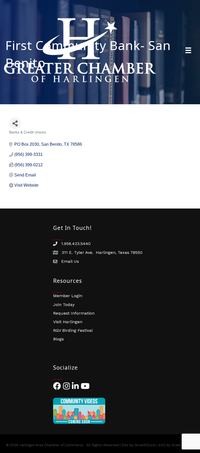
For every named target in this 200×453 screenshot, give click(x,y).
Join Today (63, 304)
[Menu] (188, 50)
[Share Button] (15, 123)
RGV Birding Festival (73, 330)
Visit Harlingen (67, 321)
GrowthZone (144, 445)
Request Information (74, 313)
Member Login (67, 295)
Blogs (58, 338)
